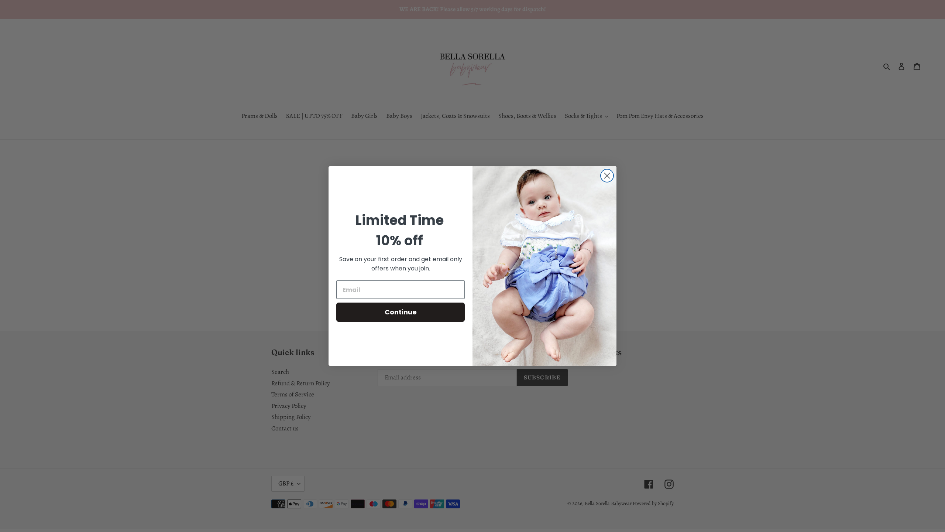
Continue (401, 312)
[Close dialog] (607, 175)
